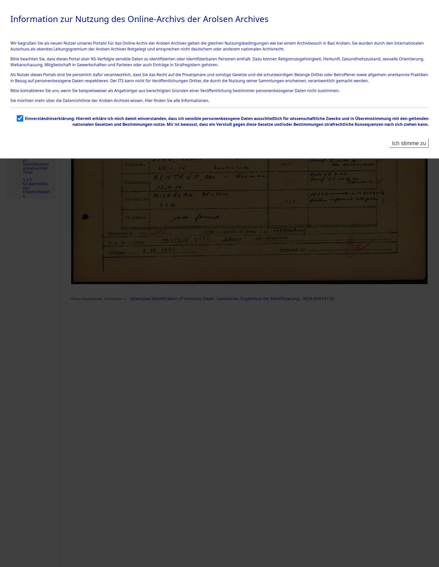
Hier (149, 100)
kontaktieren (32, 90)
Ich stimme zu (409, 143)
